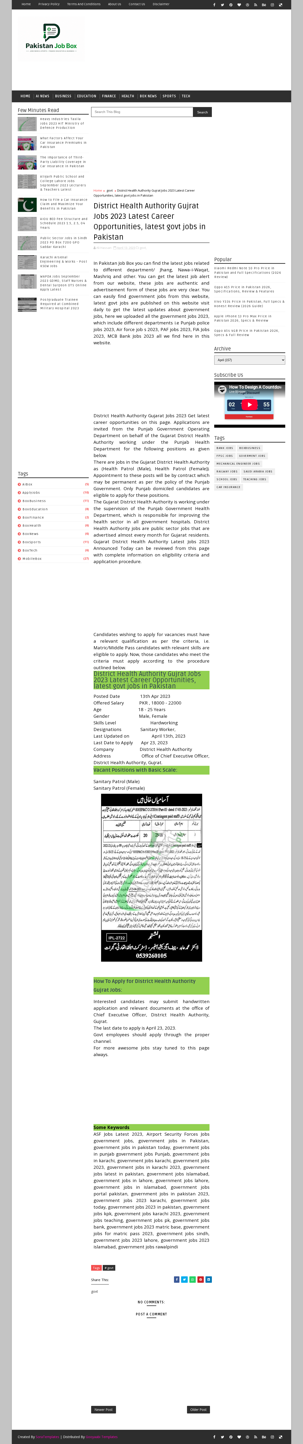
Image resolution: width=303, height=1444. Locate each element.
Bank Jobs (225, 448)
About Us (114, 4)
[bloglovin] (239, 4)
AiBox (27, 484)
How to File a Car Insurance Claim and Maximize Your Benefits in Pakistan (64, 204)
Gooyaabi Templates (102, 1437)
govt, (143, 248)
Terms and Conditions (84, 4)
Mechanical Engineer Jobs (238, 464)
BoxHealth (31, 526)
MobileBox (32, 559)
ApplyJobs (31, 493)
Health (128, 96)
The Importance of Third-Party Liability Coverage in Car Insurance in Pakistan (63, 162)
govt (110, 190)
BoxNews (30, 534)
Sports (169, 96)
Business (63, 96)
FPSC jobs (225, 456)
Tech (186, 96)
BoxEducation (35, 509)
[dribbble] (247, 4)
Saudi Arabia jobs (258, 471)
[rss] (255, 4)
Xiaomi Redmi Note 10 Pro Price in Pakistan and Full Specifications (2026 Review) (247, 272)
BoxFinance (33, 518)
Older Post (198, 1409)
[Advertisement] (198, 50)
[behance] (263, 4)
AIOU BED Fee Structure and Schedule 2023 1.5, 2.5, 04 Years (64, 223)
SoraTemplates (47, 1437)
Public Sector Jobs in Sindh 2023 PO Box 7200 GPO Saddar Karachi (63, 242)
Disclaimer (161, 4)
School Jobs (227, 479)
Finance (109, 96)
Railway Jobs (227, 471)
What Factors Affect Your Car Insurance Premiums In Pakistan (63, 142)
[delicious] (280, 4)
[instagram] (272, 4)
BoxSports (31, 542)
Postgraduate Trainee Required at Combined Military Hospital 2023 (59, 304)
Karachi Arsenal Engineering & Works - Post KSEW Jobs (63, 262)
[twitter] (222, 4)
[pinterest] (230, 4)
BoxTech (30, 550)
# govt (109, 1268)
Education (86, 96)
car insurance (229, 487)
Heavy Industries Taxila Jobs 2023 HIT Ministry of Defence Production (62, 123)
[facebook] (214, 4)
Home (26, 4)
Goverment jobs (252, 456)
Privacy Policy (49, 4)
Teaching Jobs (255, 479)
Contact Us (137, 4)
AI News (42, 96)
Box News (148, 96)
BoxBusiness (34, 501)
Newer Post (103, 1409)
